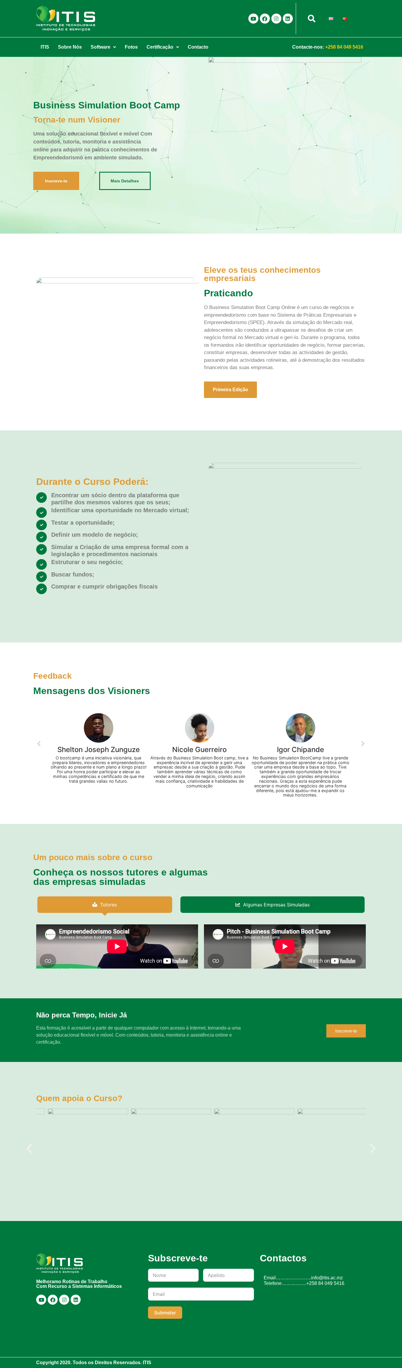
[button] (103, 47)
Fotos (131, 46)
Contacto (198, 46)
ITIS (45, 46)
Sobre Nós (70, 46)
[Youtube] (253, 19)
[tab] (104, 904)
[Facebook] (265, 19)
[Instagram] (276, 19)
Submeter (165, 1313)
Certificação (160, 46)
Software (100, 46)
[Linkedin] (288, 19)
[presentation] (29, 1148)
